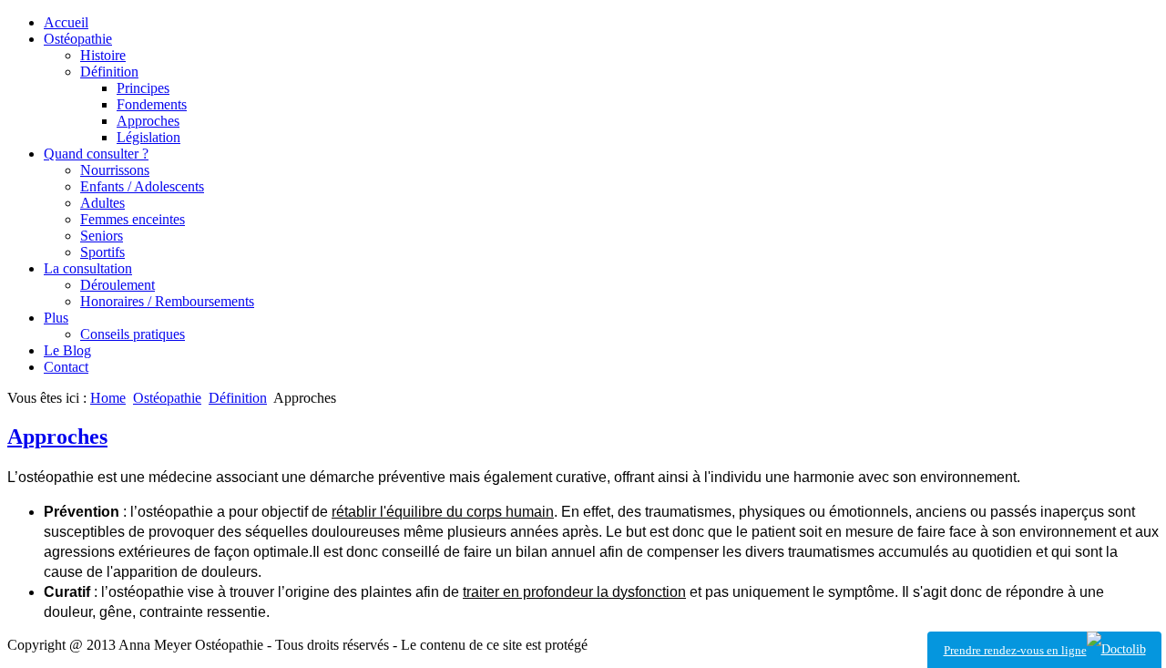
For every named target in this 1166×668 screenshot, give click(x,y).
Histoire (103, 55)
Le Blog (67, 350)
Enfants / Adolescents (142, 186)
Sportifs (102, 252)
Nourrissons (114, 170)
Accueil (66, 22)
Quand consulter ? (96, 153)
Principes (143, 88)
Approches (148, 120)
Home (108, 398)
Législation (148, 137)
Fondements (152, 104)
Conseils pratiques (132, 334)
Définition (109, 71)
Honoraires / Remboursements (167, 301)
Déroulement (117, 285)
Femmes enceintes (132, 219)
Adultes (102, 203)
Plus (56, 317)
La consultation (88, 268)
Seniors (101, 235)
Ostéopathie (78, 38)
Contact (66, 367)
